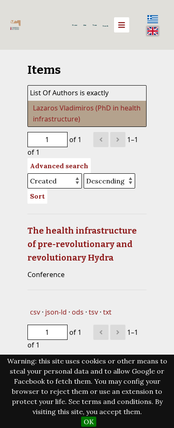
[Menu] (121, 24)
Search (105, 25)
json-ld (56, 312)
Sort (37, 196)
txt (107, 312)
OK (89, 421)
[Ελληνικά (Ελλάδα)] (153, 19)
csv (35, 312)
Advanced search (59, 166)
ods (78, 312)
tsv (93, 312)
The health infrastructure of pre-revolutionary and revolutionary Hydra (82, 244)
